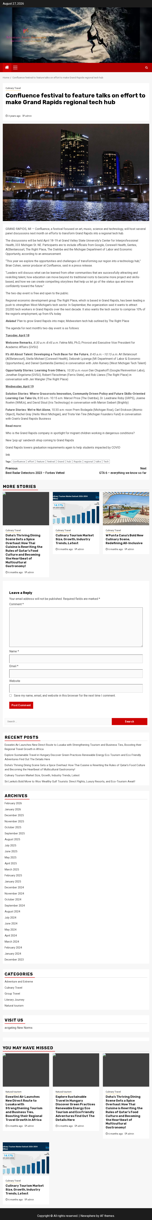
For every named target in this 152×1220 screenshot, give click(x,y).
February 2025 (13, 875)
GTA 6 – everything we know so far (122, 471)
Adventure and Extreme (19, 981)
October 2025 (13, 827)
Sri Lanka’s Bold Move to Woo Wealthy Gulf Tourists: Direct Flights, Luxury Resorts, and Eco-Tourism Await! (70, 781)
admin (28, 116)
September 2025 (15, 833)
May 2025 (10, 857)
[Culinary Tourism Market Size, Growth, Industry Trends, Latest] (76, 508)
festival (51, 461)
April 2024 (11, 935)
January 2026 (13, 809)
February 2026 (13, 803)
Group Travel (12, 993)
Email (13, 666)
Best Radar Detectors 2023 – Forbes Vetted (35, 471)
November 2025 (14, 821)
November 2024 (14, 893)
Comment (16, 604)
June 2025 (11, 851)
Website (14, 681)
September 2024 (15, 905)
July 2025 (10, 845)
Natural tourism (14, 1005)
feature (40, 461)
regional (88, 461)
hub (69, 461)
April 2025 (11, 863)
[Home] (7, 67)
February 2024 (13, 947)
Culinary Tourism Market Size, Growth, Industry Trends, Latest (75, 539)
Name (14, 651)
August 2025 (12, 839)
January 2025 (13, 881)
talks (98, 461)
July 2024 (10, 917)
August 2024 (12, 911)
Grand (61, 461)
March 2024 (12, 941)
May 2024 (10, 929)
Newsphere (87, 1216)
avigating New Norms (18, 1027)
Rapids (77, 461)
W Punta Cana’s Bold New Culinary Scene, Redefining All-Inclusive (124, 539)
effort (31, 461)
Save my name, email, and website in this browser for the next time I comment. (64, 695)
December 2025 (14, 815)
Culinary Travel (13, 88)
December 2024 (14, 887)
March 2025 (12, 869)
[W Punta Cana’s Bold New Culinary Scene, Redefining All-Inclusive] (126, 508)
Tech (106, 461)
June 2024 (11, 923)
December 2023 (14, 959)
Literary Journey (14, 999)
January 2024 (13, 953)
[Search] (146, 67)
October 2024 (13, 899)
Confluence (19, 461)
